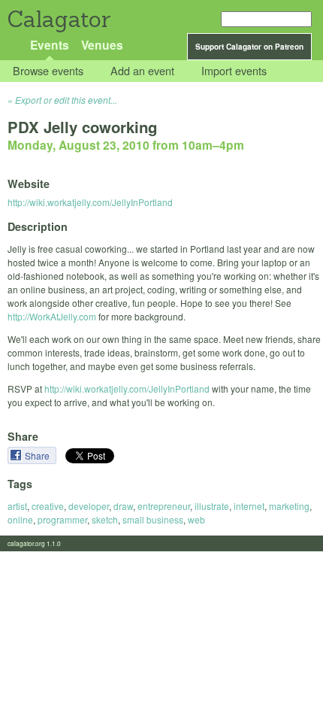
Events (49, 44)
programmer (62, 519)
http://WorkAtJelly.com (52, 316)
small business (152, 519)
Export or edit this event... (66, 99)
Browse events (48, 71)
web (196, 519)
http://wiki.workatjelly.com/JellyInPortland (90, 202)
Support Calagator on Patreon (249, 46)
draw (123, 505)
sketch (105, 519)
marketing (289, 505)
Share (38, 455)
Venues (102, 44)
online (20, 519)
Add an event (142, 71)
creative (48, 505)
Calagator (58, 19)
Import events (234, 71)
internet (249, 505)
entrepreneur (163, 505)
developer (88, 505)
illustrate (212, 505)
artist (17, 505)
